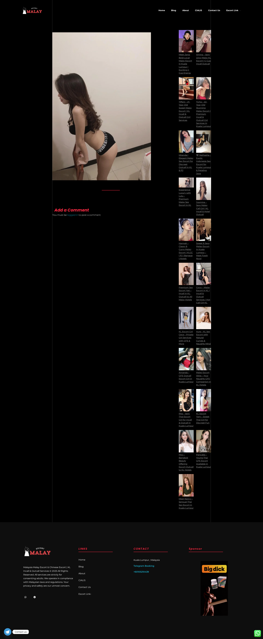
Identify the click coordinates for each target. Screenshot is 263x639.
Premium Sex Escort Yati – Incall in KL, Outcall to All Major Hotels (186, 293)
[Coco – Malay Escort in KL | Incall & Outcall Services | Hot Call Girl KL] (203, 274)
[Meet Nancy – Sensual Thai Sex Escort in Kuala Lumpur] (186, 485)
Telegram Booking (144, 566)
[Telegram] (34, 597)
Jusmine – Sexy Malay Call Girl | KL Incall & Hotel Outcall (203, 208)
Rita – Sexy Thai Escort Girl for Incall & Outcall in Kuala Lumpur (186, 419)
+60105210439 (141, 572)
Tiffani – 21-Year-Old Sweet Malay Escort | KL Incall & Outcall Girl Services (185, 111)
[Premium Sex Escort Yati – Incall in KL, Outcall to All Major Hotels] (186, 274)
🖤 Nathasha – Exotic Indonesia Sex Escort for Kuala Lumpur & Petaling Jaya (203, 164)
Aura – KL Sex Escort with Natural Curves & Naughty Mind (203, 337)
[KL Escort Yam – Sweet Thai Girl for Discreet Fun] (203, 400)
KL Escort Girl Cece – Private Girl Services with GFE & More (186, 337)
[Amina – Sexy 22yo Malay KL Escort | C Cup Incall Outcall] (203, 41)
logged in (73, 215)
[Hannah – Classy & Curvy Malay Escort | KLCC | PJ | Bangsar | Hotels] (186, 230)
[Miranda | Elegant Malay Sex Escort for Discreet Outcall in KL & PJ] (186, 141)
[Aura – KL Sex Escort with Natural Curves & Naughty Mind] (203, 318)
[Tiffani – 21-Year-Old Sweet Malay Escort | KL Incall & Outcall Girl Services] (186, 88)
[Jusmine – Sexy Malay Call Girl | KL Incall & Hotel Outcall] (203, 189)
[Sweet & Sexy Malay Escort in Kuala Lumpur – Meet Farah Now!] (203, 230)
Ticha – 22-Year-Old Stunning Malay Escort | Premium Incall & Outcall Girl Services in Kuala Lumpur (203, 114)
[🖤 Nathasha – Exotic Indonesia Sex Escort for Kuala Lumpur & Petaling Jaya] (203, 141)
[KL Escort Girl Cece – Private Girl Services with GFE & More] (186, 318)
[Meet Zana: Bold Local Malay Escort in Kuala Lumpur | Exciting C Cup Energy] (186, 41)
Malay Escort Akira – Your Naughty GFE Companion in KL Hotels (203, 378)
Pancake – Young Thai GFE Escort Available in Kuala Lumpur (203, 461)
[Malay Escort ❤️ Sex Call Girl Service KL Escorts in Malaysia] (32, 10)
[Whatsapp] (25, 597)
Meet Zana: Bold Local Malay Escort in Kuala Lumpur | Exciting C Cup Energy (185, 63)
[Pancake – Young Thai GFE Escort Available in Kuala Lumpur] (203, 441)
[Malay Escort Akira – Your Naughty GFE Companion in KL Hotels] (203, 359)
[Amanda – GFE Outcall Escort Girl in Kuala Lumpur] (186, 359)
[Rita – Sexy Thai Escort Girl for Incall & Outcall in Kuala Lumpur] (186, 400)
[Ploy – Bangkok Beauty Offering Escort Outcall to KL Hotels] (186, 441)
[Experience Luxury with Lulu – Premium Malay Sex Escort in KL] (186, 183)
